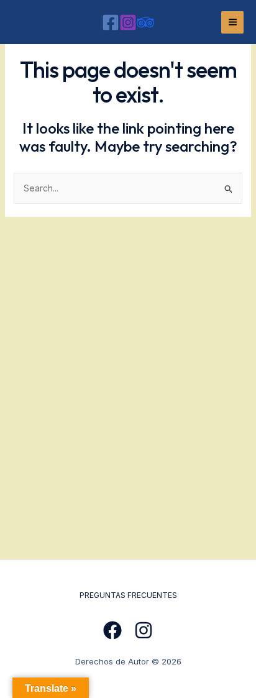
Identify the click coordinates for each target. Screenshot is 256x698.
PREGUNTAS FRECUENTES (128, 595)
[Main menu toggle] (232, 22)
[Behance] (145, 22)
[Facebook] (110, 22)
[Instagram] (128, 22)
